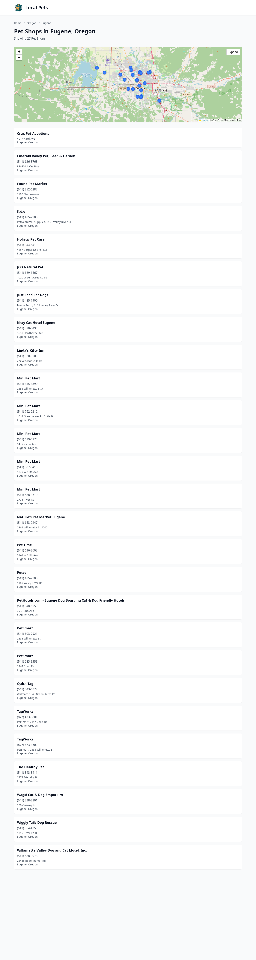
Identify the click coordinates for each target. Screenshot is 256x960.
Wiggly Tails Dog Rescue (37, 822)
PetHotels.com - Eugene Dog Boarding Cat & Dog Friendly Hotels (71, 600)
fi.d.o (21, 211)
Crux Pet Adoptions (33, 133)
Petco (21, 572)
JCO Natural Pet (30, 267)
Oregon (31, 23)
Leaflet (204, 120)
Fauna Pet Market (32, 183)
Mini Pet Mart (28, 378)
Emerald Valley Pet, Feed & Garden (46, 156)
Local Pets (36, 8)
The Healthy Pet (30, 767)
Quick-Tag (25, 683)
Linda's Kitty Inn (30, 350)
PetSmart (25, 628)
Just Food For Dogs (32, 295)
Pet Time (24, 544)
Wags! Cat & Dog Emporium (40, 794)
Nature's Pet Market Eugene (41, 517)
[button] (139, 86)
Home (17, 23)
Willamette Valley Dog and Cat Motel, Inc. (52, 850)
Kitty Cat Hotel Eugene (36, 322)
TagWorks (25, 711)
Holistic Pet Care (31, 239)
